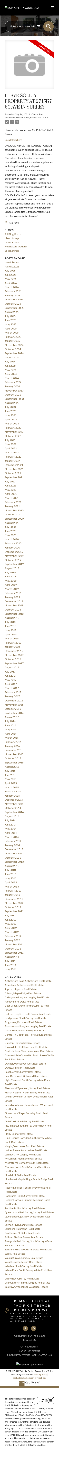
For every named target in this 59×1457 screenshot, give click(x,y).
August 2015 (12, 766)
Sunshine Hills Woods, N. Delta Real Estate (28, 1249)
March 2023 (12, 423)
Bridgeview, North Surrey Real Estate (25, 1017)
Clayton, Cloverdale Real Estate (22, 1042)
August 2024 (12, 357)
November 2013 (14, 853)
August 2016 (12, 716)
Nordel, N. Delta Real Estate (20, 1175)
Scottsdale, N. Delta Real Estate (22, 1232)
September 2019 (14, 563)
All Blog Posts (13, 234)
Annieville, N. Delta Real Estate (22, 1001)
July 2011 (10, 960)
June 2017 (10, 675)
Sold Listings (12, 250)
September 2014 (14, 812)
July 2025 (10, 316)
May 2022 (10, 444)
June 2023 (10, 411)
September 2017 (14, 663)
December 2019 (14, 551)
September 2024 (14, 353)
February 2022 (13, 456)
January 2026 (12, 295)
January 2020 (12, 547)
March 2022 (12, 452)
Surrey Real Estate (15, 1253)
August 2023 (12, 402)
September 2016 (14, 712)
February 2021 (13, 502)
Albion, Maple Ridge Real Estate (23, 993)
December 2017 (14, 650)
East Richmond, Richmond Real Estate (26, 1075)
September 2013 (14, 861)
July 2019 (10, 572)
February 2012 (13, 936)
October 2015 (13, 758)
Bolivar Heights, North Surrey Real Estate (28, 1013)
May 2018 (10, 630)
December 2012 (14, 898)
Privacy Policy (40, 1374)
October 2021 (13, 473)
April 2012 (11, 927)
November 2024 (14, 344)
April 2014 (11, 832)
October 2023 (13, 394)
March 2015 (12, 787)
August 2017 (12, 667)
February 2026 (13, 291)
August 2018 (12, 617)
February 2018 (13, 642)
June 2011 (10, 964)
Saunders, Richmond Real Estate (22, 1228)
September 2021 (14, 477)
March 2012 (12, 931)
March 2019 (12, 588)
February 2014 (13, 840)
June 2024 (10, 365)
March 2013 (12, 886)
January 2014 (12, 845)
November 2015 (14, 754)
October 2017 (13, 659)
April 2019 (11, 584)
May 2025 (10, 324)
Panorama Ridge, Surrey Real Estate (25, 1195)
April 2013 (11, 882)
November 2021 (14, 468)
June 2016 (10, 725)
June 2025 (10, 320)
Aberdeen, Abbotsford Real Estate (24, 984)
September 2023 (14, 398)
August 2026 (12, 266)
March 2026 (12, 287)
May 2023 (10, 415)
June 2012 (10, 919)
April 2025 (11, 328)
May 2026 (10, 278)
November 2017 (14, 655)
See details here (13, 139)
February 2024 (13, 382)
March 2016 (12, 737)
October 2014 (13, 807)
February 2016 (13, 741)
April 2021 (11, 493)
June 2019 (10, 576)
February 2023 (13, 427)
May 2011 (10, 969)
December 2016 (14, 700)
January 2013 (12, 894)
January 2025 (12, 340)
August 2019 (12, 568)
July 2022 (10, 440)
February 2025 (13, 336)
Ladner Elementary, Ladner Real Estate (26, 1150)
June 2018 (10, 625)
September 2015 (14, 762)
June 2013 (10, 874)
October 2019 (13, 559)
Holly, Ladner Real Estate (19, 1133)
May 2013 (10, 878)
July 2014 (10, 820)
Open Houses (12, 242)
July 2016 (10, 721)
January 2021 (12, 506)
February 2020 (13, 543)
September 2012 (14, 911)
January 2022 (12, 460)
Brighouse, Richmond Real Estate (23, 1022)
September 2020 (14, 518)
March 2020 (12, 539)
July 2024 (10, 361)
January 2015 (12, 795)
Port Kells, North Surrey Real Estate (25, 1208)
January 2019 (12, 597)
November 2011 (14, 944)
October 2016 (13, 708)
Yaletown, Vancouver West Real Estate (26, 1286)
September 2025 (14, 307)
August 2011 (12, 956)
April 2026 (11, 282)
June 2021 (10, 485)
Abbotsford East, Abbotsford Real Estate (28, 980)
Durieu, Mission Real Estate (20, 1067)
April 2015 (11, 783)
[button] (25, 1328)
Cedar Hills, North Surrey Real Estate (25, 1030)
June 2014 (10, 824)
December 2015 (14, 750)
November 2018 (14, 605)
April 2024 (11, 373)
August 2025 (12, 311)
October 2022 (13, 435)
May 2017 (10, 679)
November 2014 (14, 803)
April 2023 (11, 419)
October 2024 (13, 349)
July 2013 (10, 869)
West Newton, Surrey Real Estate (23, 1261)
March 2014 (12, 836)
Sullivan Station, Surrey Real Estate (31, 117)
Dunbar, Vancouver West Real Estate (25, 1063)
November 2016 (14, 704)
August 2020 (12, 522)
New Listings (12, 238)
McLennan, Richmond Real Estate (23, 1158)
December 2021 (14, 464)
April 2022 (11, 448)
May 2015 (10, 778)
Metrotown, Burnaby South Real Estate (27, 1162)
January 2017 (12, 696)
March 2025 (12, 332)
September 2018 (14, 613)
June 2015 (10, 774)
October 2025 (13, 303)
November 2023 (14, 390)
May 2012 (10, 923)
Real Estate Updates (16, 246)
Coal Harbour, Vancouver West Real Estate (29, 1051)
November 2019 (14, 555)
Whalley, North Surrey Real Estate (23, 1266)
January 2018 (12, 646)
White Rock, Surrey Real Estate (22, 1278)
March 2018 (12, 638)
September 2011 (14, 952)
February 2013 (13, 890)
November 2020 (14, 510)
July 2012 (10, 915)
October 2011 (13, 948)
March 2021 (12, 497)
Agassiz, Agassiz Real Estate (21, 989)
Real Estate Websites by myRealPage (29, 1378)
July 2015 (10, 770)
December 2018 (14, 601)
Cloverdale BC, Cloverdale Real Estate (26, 1046)
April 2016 (11, 733)
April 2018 (11, 634)
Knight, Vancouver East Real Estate (24, 1146)
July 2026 (10, 270)
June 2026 (10, 274)
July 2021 (10, 481)
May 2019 (10, 580)
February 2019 (13, 593)
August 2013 (12, 865)
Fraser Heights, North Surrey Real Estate (27, 1092)
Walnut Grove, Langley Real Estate (24, 1257)
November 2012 (14, 902)
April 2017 (11, 683)
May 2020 (10, 535)
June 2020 (10, 531)
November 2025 (14, 299)
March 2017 (12, 687)
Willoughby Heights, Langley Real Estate (27, 1282)
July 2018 (10, 621)
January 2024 (12, 386)
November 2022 (14, 431)
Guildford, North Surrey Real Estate (24, 1121)
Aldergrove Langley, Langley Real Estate (27, 997)
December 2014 (14, 799)
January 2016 (12, 745)
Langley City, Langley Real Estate (23, 1154)
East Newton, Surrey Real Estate (23, 1071)
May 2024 (10, 369)
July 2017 (10, 671)
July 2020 (10, 526)
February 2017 (13, 692)
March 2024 (12, 378)
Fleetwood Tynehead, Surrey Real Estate (27, 1088)
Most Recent (12, 262)
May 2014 (10, 828)
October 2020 (13, 514)
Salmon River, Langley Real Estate (23, 1224)
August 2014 (12, 816)
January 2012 (12, 940)
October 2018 (13, 609)
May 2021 (10, 489)
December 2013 (14, 849)
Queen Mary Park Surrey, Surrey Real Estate (29, 1212)
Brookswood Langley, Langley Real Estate (28, 1026)
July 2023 (10, 406)
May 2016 (10, 729)
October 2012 (13, 907)
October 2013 (13, 857)
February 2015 (13, 791)
